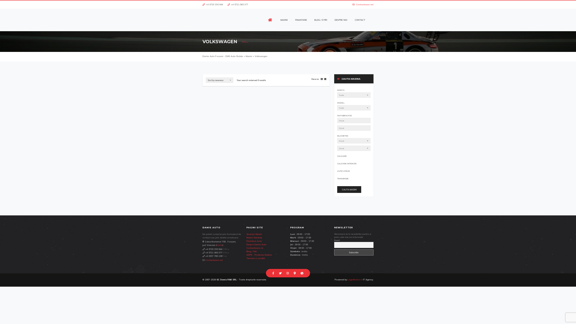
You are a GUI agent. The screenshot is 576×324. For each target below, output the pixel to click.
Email (337, 240)
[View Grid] (322, 79)
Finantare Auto (254, 241)
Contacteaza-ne (254, 248)
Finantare (301, 20)
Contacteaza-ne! (365, 4)
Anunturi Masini (254, 234)
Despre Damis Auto (256, 244)
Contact (360, 20)
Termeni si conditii (255, 258)
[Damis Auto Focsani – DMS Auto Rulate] (222, 20)
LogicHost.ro (354, 279)
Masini (284, 20)
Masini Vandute (254, 237)
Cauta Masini (349, 189)
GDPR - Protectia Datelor (259, 255)
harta (220, 245)
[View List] (324, 79)
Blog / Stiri (320, 20)
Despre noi (341, 20)
